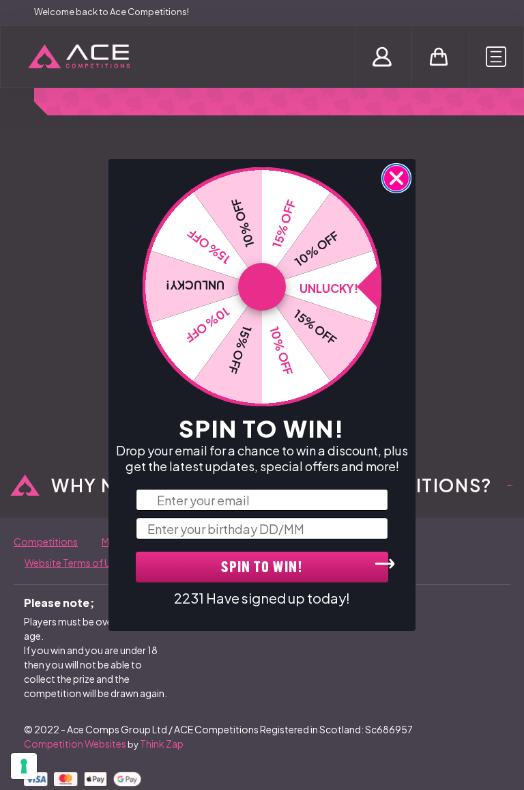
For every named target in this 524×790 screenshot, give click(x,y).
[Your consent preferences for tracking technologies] (24, 766)
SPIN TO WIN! (261, 568)
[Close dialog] (396, 178)
